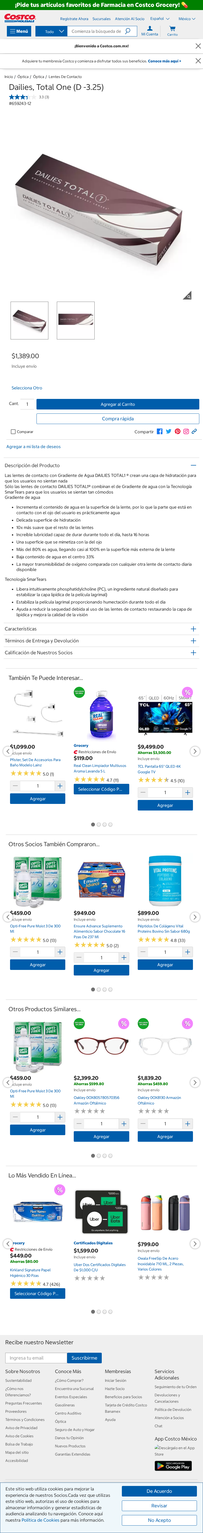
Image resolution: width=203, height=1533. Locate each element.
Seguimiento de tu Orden (176, 1386)
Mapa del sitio (17, 1452)
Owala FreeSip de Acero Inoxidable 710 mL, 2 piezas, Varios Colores (161, 1264)
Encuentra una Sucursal (74, 1388)
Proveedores (16, 1411)
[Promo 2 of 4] (98, 825)
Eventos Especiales (71, 1396)
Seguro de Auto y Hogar (75, 1429)
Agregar (38, 798)
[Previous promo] (8, 751)
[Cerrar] (198, 46)
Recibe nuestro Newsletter (39, 1342)
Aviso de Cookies (19, 1436)
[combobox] (51, 32)
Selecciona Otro (27, 387)
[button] (131, 31)
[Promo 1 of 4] (93, 825)
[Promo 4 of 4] (110, 825)
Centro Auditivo (68, 1413)
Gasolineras (65, 1405)
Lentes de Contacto (65, 76)
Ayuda (110, 1419)
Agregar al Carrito (118, 404)
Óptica (23, 76)
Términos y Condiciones (25, 1419)
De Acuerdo (159, 1491)
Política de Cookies (40, 1520)
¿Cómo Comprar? (69, 1380)
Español (157, 18)
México (185, 18)
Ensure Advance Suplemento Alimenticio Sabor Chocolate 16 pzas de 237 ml (99, 931)
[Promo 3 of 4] (104, 825)
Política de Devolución (173, 1409)
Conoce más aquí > (164, 61)
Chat (158, 1426)
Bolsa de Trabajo (19, 1444)
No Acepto (159, 1520)
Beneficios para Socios (123, 1396)
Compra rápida (118, 419)
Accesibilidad (16, 1460)
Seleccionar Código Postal (103, 789)
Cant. (14, 403)
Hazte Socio (114, 1388)
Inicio (8, 76)
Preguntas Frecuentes (23, 1403)
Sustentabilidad (18, 1380)
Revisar (159, 1506)
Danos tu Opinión (69, 1437)
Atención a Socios (169, 1417)
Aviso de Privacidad (21, 1427)
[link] (159, 431)
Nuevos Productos (70, 1446)
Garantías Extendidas (72, 1454)
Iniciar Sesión (115, 1380)
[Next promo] (195, 751)
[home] (20, 18)
